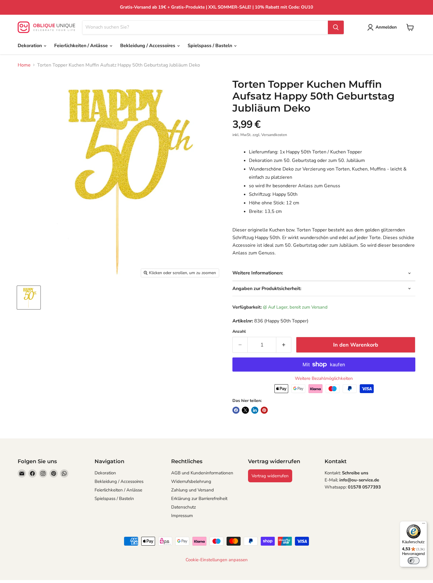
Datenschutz (183, 507)
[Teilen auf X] (245, 410)
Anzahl (239, 331)
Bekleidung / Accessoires (148, 45)
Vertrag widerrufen (270, 476)
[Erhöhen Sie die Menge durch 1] (283, 345)
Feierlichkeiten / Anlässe (81, 45)
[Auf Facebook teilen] (235, 410)
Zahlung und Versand (192, 490)
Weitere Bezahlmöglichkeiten (324, 378)
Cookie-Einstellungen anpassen (217, 559)
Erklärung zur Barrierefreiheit (199, 498)
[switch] (413, 560)
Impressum (182, 516)
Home (24, 65)
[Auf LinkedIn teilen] (254, 410)
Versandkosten (274, 135)
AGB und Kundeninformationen (202, 473)
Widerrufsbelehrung (191, 481)
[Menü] (423, 524)
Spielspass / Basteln (210, 45)
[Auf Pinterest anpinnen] (264, 410)
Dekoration (30, 45)
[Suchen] (336, 27)
